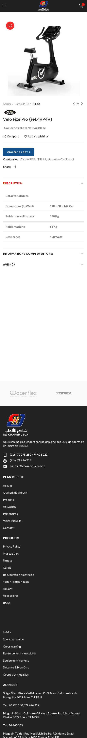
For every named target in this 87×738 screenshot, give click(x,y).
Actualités (9, 506)
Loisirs (7, 632)
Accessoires (11, 595)
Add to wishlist (38, 136)
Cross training (12, 646)
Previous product (74, 104)
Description (12, 183)
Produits (8, 499)
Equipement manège (16, 660)
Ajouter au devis (18, 151)
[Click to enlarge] (10, 26)
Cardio (7, 567)
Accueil (7, 104)
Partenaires (10, 513)
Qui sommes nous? (15, 492)
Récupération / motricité (18, 574)
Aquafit (8, 588)
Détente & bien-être (16, 667)
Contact (8, 527)
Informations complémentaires (28, 254)
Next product (82, 104)
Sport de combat (13, 639)
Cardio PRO (22, 104)
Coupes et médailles (16, 674)
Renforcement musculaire (19, 653)
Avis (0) (9, 264)
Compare (13, 136)
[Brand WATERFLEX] (23, 394)
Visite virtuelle (12, 520)
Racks (7, 602)
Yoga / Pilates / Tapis (16, 581)
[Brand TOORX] (63, 393)
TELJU (36, 104)
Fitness (7, 560)
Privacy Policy (11, 546)
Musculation (11, 553)
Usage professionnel (61, 159)
